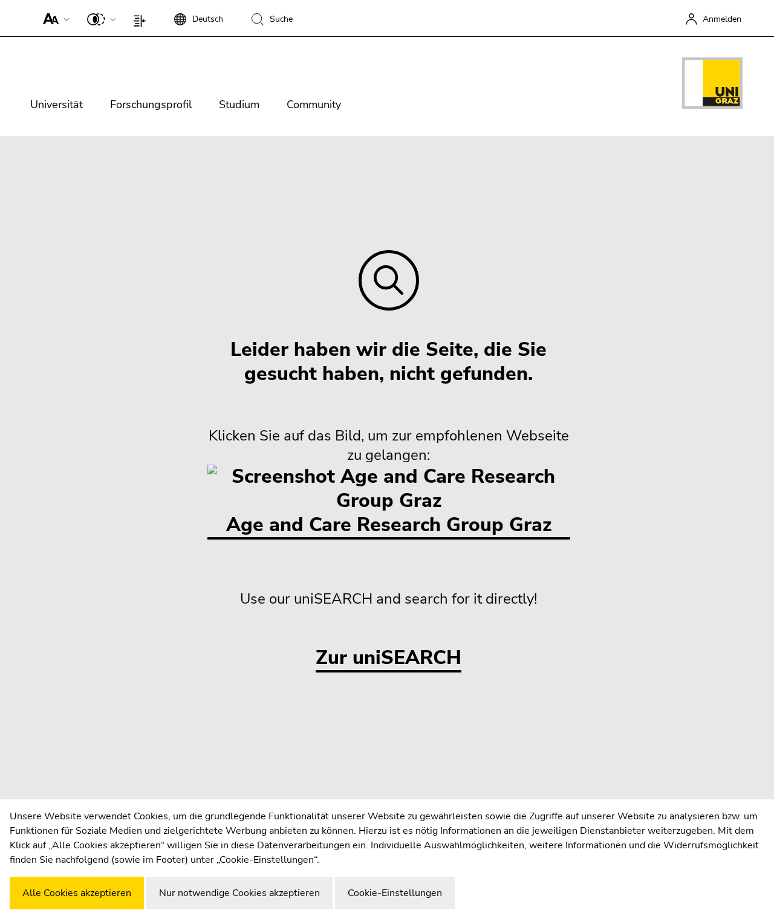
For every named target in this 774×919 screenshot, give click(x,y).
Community (314, 104)
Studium (239, 104)
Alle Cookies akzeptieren (76, 893)
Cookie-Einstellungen (395, 893)
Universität (56, 104)
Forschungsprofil (151, 104)
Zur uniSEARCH (388, 658)
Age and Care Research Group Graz (388, 525)
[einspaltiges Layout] (142, 18)
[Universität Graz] (712, 85)
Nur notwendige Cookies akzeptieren (239, 893)
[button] (53, 18)
